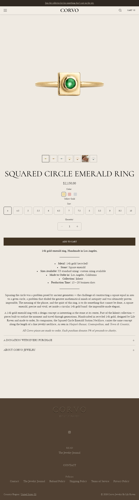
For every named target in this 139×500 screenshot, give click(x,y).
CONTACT (69, 465)
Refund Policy (57, 481)
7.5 (79, 211)
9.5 (120, 211)
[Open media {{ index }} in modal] (69, 83)
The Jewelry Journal (69, 453)
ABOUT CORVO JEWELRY (19, 350)
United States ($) (28, 494)
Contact (14, 481)
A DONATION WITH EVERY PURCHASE (28, 340)
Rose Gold (69, 194)
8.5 (99, 211)
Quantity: (69, 219)
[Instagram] (69, 434)
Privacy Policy (121, 481)
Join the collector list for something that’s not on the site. (69, 3)
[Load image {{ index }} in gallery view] (45, 158)
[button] (120, 10)
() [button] (131, 10)
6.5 (58, 211)
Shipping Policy (78, 481)
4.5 (17, 211)
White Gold (75, 194)
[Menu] (8, 10)
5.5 (38, 211)
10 (131, 211)
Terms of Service (100, 481)
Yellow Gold (64, 194)
